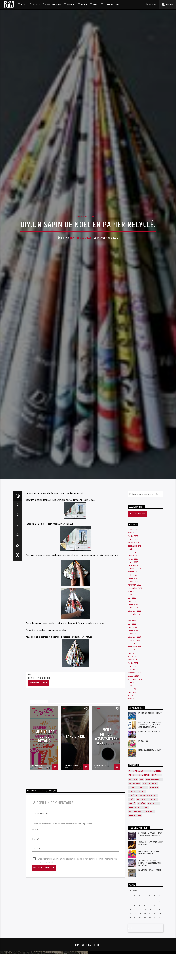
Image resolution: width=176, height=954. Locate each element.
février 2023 (133, 656)
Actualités (155, 822)
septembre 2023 (135, 639)
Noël (131, 851)
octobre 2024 (133, 623)
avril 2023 (132, 649)
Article (95, 240)
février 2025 (133, 610)
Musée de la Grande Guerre (143, 847)
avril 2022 (132, 675)
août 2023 (132, 643)
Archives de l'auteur (38, 734)
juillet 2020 (132, 737)
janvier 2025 (133, 613)
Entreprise (134, 835)
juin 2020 (132, 740)
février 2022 (133, 682)
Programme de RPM (53, 4)
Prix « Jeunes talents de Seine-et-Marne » (148, 904)
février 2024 (133, 630)
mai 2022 (132, 672)
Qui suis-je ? (143, 851)
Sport (145, 859)
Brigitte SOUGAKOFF (81, 261)
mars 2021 (132, 711)
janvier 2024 (133, 633)
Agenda (84, 4)
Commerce (144, 827)
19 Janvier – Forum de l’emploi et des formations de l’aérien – (150, 914)
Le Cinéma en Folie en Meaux (150, 783)
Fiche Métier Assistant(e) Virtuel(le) (106, 788)
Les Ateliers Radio (111, 4)
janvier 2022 (133, 685)
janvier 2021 (133, 718)
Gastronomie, (150, 835)
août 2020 (132, 734)
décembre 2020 (134, 721)
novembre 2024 (134, 620)
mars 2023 (132, 652)
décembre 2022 (134, 662)
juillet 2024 (132, 626)
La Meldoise (143, 792)
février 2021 (133, 714)
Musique (154, 839)
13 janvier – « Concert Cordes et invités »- (150, 895)
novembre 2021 (134, 692)
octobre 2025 (133, 594)
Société (141, 855)
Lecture (152, 4)
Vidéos (95, 4)
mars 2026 (132, 584)
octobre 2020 (133, 727)
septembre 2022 (135, 665)
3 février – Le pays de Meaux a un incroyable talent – (150, 885)
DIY (102, 240)
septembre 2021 (135, 698)
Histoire (133, 839)
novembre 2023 (134, 636)
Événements (135, 867)
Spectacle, (134, 859)
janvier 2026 (133, 591)
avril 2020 (132, 747)
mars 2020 (132, 750)
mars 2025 (132, 607)
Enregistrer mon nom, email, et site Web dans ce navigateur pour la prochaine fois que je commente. (77, 910)
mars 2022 (132, 679)
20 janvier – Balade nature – (150, 921)
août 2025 (132, 600)
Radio (154, 851)
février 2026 (133, 587)
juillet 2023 (132, 646)
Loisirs (143, 839)
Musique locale (137, 843)
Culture (133, 831)
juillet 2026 (132, 581)
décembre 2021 (134, 688)
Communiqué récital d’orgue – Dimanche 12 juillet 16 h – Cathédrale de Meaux (150, 776)
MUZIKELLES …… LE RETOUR (45, 788)
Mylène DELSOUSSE (71, 817)
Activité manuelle (81, 240)
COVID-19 (156, 827)
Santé (132, 855)
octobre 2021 (133, 695)
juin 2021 (132, 701)
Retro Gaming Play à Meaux (149, 802)
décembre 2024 (134, 617)
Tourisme (149, 863)
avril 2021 (132, 708)
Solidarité (153, 855)
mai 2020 (132, 744)
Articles (36, 4)
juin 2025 (132, 604)
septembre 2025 (135, 597)
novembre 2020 (134, 724)
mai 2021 (132, 704)
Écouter (169, 4)
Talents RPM (135, 863)
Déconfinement (154, 831)
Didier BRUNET (38, 817)
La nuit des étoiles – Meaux (150, 764)
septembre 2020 (135, 731)
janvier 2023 (133, 659)
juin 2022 (132, 669)
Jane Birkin (75, 788)
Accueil (24, 4)
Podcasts (71, 4)
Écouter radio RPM (138, 565)
